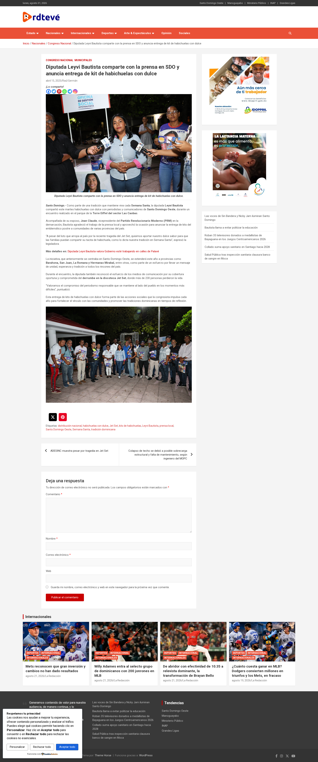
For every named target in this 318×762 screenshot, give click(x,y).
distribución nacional (70, 425)
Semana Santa (81, 429)
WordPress (146, 755)
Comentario (54, 494)
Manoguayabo (235, 3)
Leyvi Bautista (150, 425)
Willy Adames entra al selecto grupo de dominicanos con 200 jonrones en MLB (124, 670)
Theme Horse (103, 755)
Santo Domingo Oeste (211, 3)
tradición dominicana (103, 429)
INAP (272, 3)
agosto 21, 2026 (35, 676)
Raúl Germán (69, 80)
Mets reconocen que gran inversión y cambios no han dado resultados (56, 668)
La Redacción (53, 676)
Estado (30, 33)
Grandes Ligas (287, 3)
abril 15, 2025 (53, 80)
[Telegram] (70, 91)
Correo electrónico (58, 554)
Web (48, 571)
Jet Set (113, 425)
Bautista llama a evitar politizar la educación (231, 227)
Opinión (166, 33)
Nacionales (53, 33)
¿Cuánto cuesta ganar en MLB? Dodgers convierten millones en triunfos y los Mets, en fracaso (257, 670)
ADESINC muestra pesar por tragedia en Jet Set (79, 450)
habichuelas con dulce (95, 425)
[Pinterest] (59, 91)
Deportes (108, 33)
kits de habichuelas (130, 425)
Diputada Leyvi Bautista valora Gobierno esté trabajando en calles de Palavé (113, 251)
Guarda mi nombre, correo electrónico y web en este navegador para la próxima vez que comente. (110, 587)
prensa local (167, 425)
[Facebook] (48, 91)
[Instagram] (75, 91)
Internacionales (81, 33)
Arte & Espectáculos (137, 33)
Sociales (184, 33)
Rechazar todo (42, 747)
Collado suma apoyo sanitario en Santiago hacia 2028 (237, 247)
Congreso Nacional (59, 60)
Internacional (50, 653)
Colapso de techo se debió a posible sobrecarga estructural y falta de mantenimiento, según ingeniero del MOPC (157, 454)
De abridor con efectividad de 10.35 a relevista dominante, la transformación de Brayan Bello (193, 670)
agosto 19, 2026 (241, 680)
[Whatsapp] (64, 91)
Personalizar (17, 747)
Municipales (83, 60)
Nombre (52, 538)
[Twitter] (54, 91)
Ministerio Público (256, 3)
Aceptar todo (67, 747)
